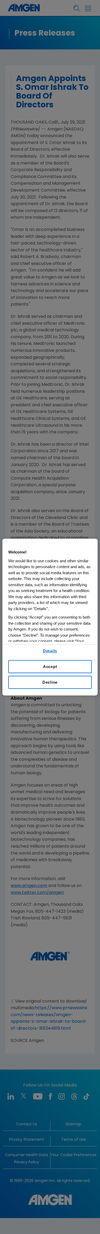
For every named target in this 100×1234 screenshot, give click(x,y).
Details (50, 651)
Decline (50, 682)
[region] (49, 617)
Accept (50, 666)
